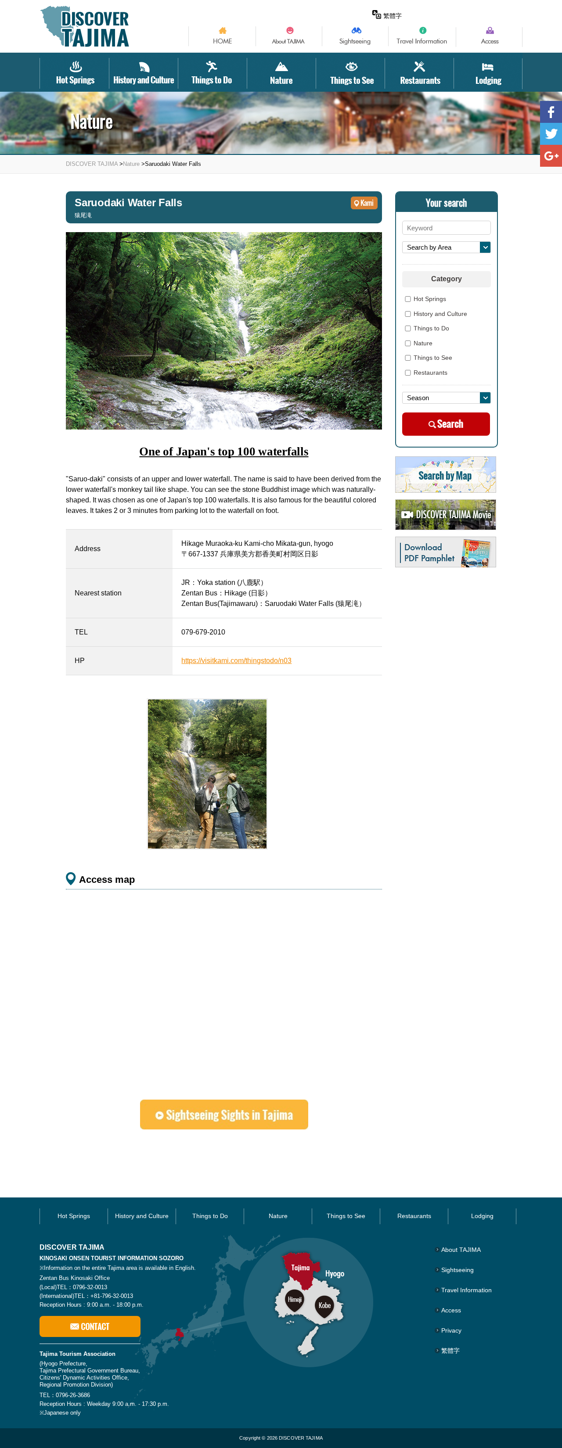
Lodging (482, 1215)
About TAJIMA (461, 1249)
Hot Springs (430, 299)
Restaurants (430, 373)
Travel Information (466, 1290)
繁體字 (392, 15)
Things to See (433, 358)
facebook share (551, 112)
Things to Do (431, 329)
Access (451, 1310)
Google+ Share (551, 156)
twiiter (551, 134)
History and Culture (440, 314)
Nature (131, 164)
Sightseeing (457, 1269)
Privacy (451, 1330)
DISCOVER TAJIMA (92, 164)
